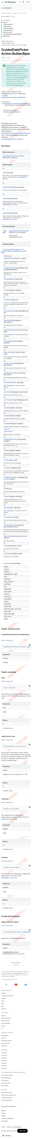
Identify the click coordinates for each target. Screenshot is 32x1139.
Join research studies (6, 1100)
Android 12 (4, 1065)
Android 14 (4, 1060)
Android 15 (4, 1058)
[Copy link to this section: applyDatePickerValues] (20, 922)
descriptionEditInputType (12, 330)
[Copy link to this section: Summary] (12, 146)
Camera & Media (5, 1023)
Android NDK (4, 1085)
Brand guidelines (16, 1127)
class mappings (19, 85)
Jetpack (8, 73)
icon (5, 460)
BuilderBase (5, 97)
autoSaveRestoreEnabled (11, 268)
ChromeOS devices (6, 1040)
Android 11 (4, 1068)
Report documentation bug (8, 1095)
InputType (10, 334)
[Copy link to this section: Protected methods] (21, 917)
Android (3, 993)
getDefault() (23, 177)
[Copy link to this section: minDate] (9, 858)
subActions (7, 536)
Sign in (28, 2)
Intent (11, 517)
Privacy (3, 1026)
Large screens (5, 1035)
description (8, 311)
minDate (5, 213)
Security (3, 998)
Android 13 (4, 1063)
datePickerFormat (8, 187)
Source (3, 1001)
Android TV (4, 1046)
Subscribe (22, 1131)
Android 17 (4, 1052)
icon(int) (9, 483)
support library (10, 67)
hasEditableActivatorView (12, 439)
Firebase (3, 1116)
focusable (7, 423)
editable (7, 408)
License (9, 1127)
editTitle (7, 392)
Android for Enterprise (7, 995)
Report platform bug (6, 1092)
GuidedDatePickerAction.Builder (12, 112)
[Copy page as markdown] (8, 57)
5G (2, 1028)
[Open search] (20, 2)
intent (6, 517)
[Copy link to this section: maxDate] (9, 799)
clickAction (8, 300)
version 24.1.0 (9, 41)
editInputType (8, 382)
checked (6, 290)
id (4, 488)
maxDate (5, 198)
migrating (20, 77)
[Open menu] (2, 2)
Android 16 (4, 1055)
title (5, 546)
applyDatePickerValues (16, 231)
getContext (7, 431)
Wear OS (3, 1038)
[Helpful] (11, 16)
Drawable (10, 460)
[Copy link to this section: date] (6, 678)
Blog (2, 1006)
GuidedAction (16, 258)
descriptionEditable (10, 341)
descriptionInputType (11, 352)
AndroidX (17, 71)
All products (4, 1121)
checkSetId (7, 279)
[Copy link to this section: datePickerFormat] (16, 737)
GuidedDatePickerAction (19, 231)
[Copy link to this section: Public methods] (17, 672)
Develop (15, 13)
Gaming (3, 1015)
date (4, 172)
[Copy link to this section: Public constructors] (21, 629)
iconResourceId (9, 477)
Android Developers (6, 13)
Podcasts (3, 1008)
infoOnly (7, 496)
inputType (7, 507)
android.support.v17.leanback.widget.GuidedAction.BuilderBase (13, 251)
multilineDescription (11, 525)
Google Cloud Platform (7, 1118)
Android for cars (5, 1043)
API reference (7, 8)
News (2, 1003)
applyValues (8, 258)
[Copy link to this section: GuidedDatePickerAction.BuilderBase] (3, 637)
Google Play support (6, 1097)
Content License (18, 973)
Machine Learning (6, 1018)
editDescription (9, 363)
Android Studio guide (6, 1075)
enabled (6, 415)
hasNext (6, 450)
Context (8, 157)
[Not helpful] (14, 16)
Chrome (3, 1113)
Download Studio (5, 1083)
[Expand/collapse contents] (11, 20)
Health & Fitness (5, 1021)
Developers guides (6, 1078)
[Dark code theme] (30, 645)
